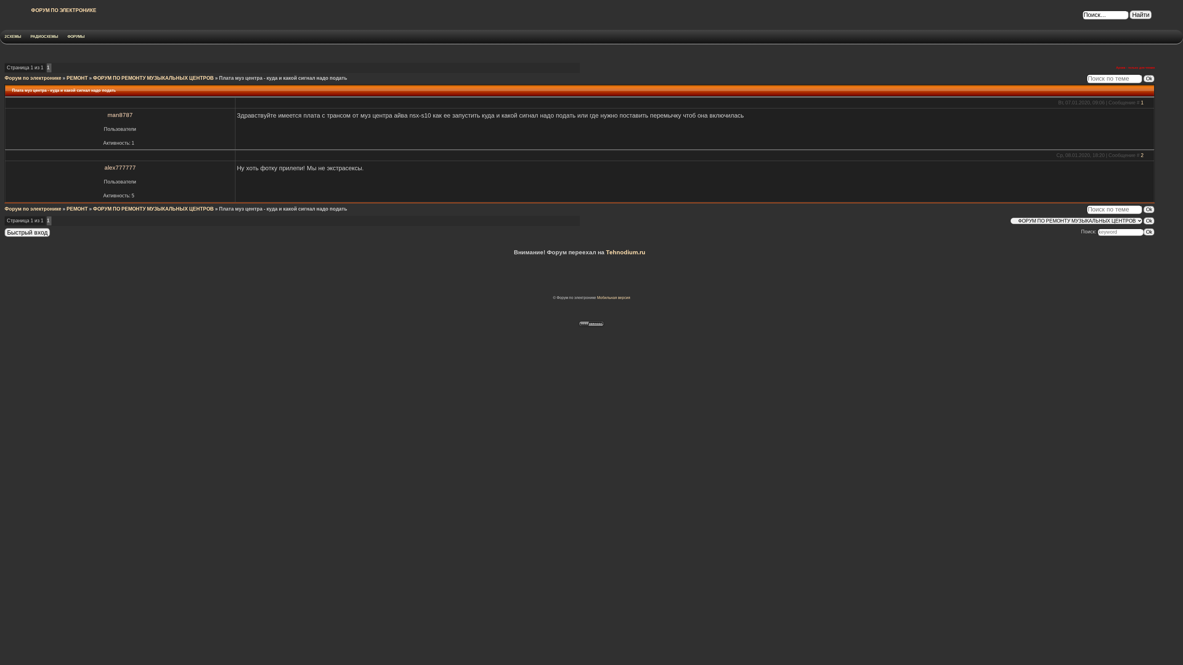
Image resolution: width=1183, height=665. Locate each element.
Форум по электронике (33, 78)
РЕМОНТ (77, 78)
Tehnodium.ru (625, 252)
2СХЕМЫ (13, 36)
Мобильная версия (613, 298)
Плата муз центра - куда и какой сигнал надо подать (283, 78)
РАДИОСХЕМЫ (44, 36)
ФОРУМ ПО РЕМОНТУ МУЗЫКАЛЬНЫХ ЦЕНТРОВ (153, 78)
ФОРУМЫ (76, 36)
